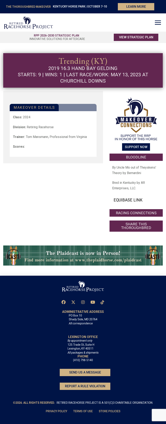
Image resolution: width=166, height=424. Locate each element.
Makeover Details (34, 107)
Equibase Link (128, 200)
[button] (158, 22)
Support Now (136, 147)
